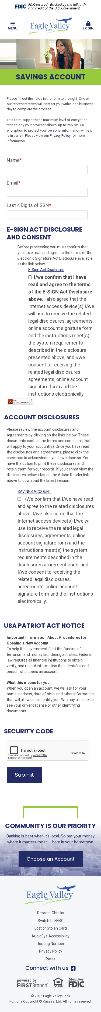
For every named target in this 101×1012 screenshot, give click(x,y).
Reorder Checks (50, 913)
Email (12, 183)
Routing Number (50, 943)
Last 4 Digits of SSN (28, 205)
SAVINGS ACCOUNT (34, 491)
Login (88, 28)
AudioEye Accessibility (50, 936)
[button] (12, 26)
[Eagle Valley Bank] (51, 26)
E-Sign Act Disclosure (46, 270)
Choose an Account (51, 859)
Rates (50, 959)
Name (13, 160)
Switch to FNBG (51, 921)
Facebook (73, 968)
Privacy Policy (60, 135)
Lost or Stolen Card (50, 928)
